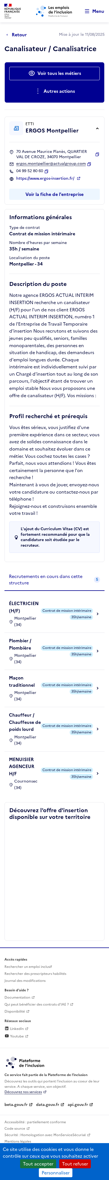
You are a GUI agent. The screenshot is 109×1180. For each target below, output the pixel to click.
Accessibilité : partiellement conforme (35, 1122)
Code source (14, 1128)
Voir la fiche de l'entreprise (54, 194)
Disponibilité (14, 1011)
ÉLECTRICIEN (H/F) (24, 607)
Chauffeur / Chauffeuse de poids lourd (25, 722)
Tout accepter (38, 1163)
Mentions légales (17, 1141)
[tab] (54, 580)
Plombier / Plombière (20, 644)
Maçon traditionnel (22, 681)
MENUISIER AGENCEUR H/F (21, 766)
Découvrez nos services (23, 1091)
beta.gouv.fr (16, 1105)
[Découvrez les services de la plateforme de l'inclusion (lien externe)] (25, 1062)
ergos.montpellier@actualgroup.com (51, 164)
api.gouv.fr (78, 1105)
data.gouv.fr (47, 1105)
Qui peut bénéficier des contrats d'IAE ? (36, 1004)
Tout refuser (75, 1163)
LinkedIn (16, 1028)
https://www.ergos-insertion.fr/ (45, 178)
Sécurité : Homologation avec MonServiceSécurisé (45, 1135)
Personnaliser (56, 1172)
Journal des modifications (25, 980)
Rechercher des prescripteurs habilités (35, 973)
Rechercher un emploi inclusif (28, 966)
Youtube (16, 1036)
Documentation (17, 997)
